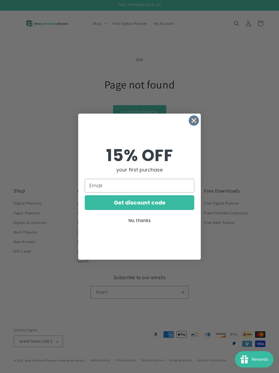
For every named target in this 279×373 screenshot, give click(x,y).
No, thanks (139, 220)
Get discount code (139, 202)
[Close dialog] (194, 120)
